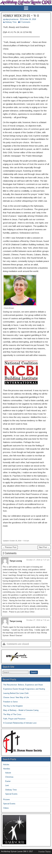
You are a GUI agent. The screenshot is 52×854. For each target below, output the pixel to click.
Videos (6, 808)
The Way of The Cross (12, 714)
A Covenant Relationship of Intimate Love (19, 723)
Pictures (6, 799)
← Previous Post (9, 547)
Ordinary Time (11, 22)
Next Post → (44, 547)
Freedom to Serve (10, 702)
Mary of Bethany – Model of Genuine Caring (20, 710)
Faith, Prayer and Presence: (14, 719)
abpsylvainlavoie (11, 19)
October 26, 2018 (29, 19)
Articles (6, 764)
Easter (8, 781)
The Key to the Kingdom (13, 706)
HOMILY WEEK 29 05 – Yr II (21, 16)
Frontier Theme (45, 851)
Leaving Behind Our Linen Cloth (16, 693)
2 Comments (25, 22)
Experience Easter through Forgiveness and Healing (24, 689)
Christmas (9, 777)
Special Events (11, 794)
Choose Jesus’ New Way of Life (16, 697)
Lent (7, 785)
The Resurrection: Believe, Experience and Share (23, 685)
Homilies (6, 769)
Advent (8, 773)
